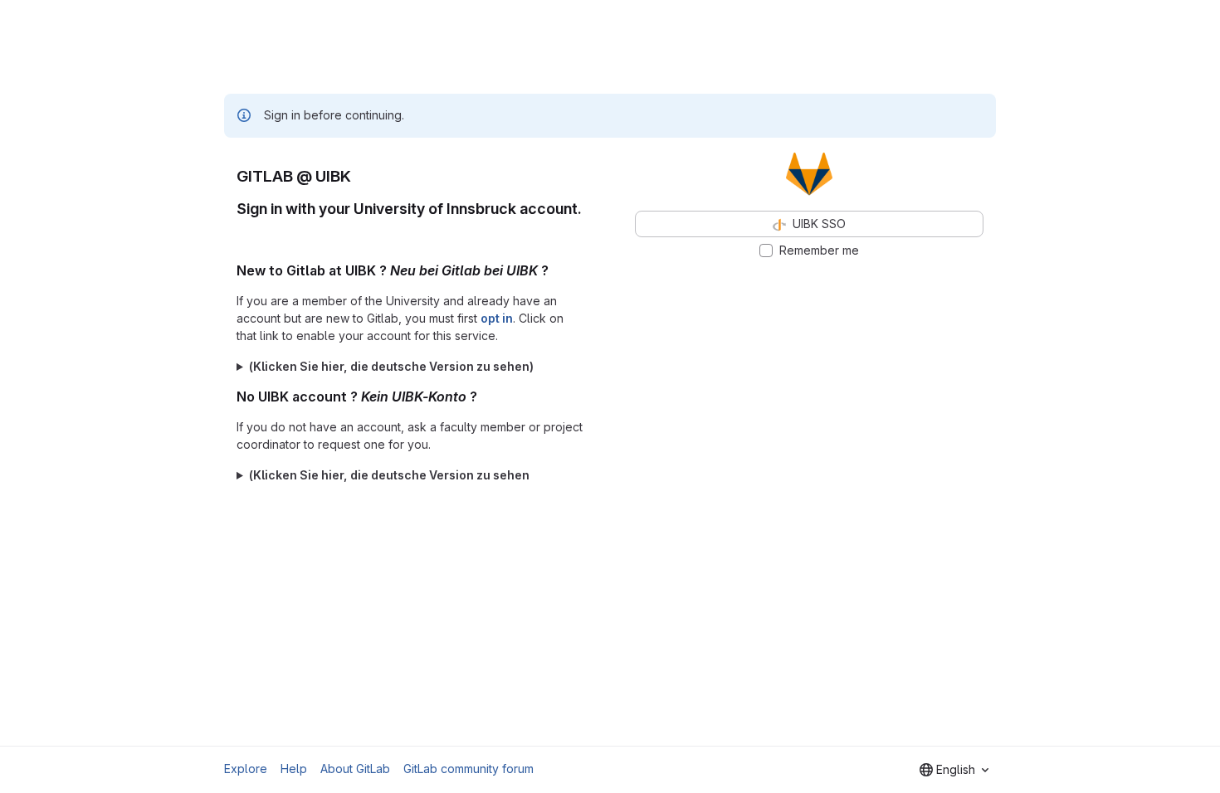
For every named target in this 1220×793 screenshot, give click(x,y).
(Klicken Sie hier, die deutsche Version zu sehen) (391, 366)
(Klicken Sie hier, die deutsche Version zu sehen (389, 475)
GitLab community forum (468, 768)
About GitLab (355, 768)
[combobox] (954, 770)
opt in (497, 318)
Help (294, 768)
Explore (245, 768)
